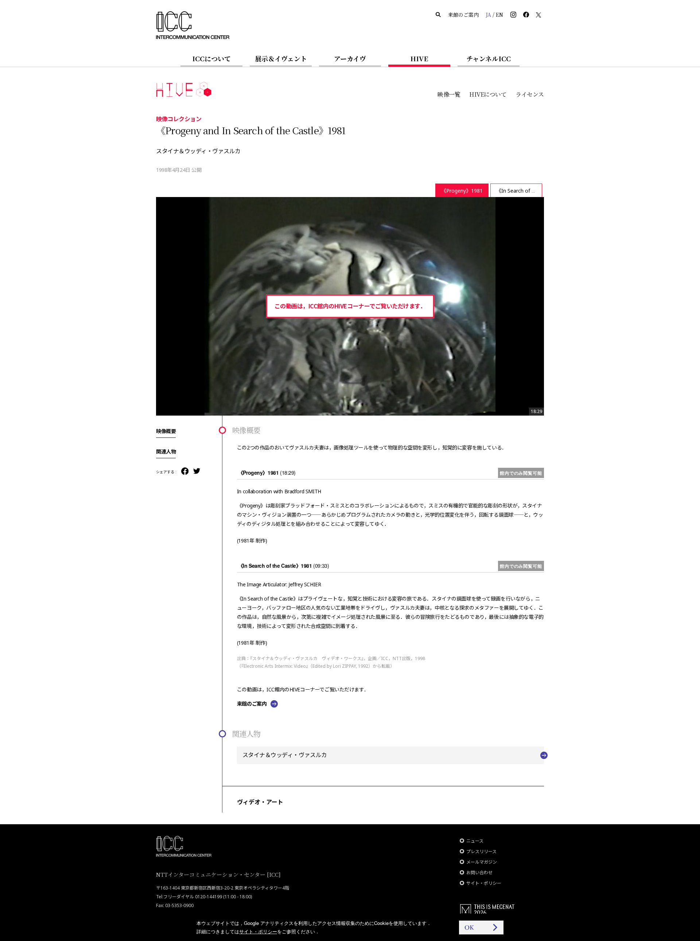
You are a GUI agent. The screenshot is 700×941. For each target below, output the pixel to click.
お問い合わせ (479, 872)
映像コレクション (178, 118)
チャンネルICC (488, 58)
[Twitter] (196, 471)
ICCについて (211, 58)
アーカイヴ (350, 58)
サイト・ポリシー (483, 883)
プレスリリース (481, 851)
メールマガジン (481, 862)
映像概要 (166, 431)
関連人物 (166, 451)
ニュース (474, 841)
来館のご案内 (463, 14)
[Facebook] (184, 471)
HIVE (419, 58)
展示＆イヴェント (281, 58)
